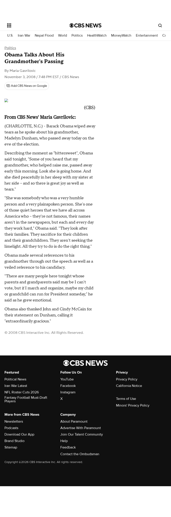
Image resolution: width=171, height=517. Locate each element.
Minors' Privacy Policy (132, 405)
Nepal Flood (44, 35)
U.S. (10, 35)
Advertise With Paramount (80, 428)
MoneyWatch (121, 35)
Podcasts (11, 428)
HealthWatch (97, 35)
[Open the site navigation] (33, 25)
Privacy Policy (126, 379)
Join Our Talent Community (81, 434)
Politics (77, 35)
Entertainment (147, 35)
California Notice (129, 386)
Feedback (68, 447)
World (62, 35)
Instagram (67, 392)
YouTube (67, 379)
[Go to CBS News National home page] (85, 25)
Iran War (24, 35)
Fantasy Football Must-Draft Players (25, 399)
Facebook (68, 386)
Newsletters (13, 421)
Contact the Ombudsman (79, 454)
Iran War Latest (15, 386)
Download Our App (19, 434)
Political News (15, 379)
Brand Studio (14, 441)
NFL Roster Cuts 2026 (21, 392)
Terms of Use (126, 399)
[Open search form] (160, 25)
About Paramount (74, 421)
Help (64, 441)
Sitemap (10, 447)
